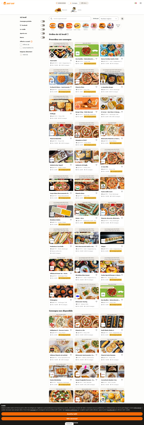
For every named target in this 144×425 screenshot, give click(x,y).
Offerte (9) (26, 44)
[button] (8, 3)
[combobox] (72, 19)
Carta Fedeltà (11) (28, 48)
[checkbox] (53, 26)
